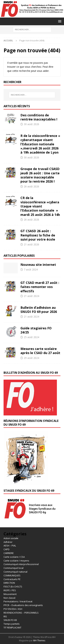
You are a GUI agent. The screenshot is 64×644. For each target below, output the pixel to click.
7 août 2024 (31, 269)
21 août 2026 (31, 244)
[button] (59, 21)
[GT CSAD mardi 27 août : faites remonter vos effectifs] (11, 286)
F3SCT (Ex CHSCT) (13, 586)
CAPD (6, 549)
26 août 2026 (31, 186)
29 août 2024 (31, 358)
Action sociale (11, 538)
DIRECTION (9, 582)
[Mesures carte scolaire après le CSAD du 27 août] (11, 352)
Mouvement (10, 594)
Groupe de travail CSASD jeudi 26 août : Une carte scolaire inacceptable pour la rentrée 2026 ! (40, 175)
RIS (5, 616)
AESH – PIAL (10, 545)
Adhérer (8, 542)
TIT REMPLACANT (12, 627)
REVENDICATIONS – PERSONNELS (21, 612)
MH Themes (39, 640)
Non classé (9, 597)
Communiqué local (13, 568)
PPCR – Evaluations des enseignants (23, 605)
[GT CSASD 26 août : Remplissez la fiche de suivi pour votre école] (11, 234)
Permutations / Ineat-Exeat (18, 601)
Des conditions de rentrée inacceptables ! (38, 117)
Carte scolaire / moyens (16, 560)
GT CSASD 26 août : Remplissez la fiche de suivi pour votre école (37, 235)
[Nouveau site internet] (11, 268)
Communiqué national (15, 571)
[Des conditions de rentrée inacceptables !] (11, 118)
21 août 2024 (31, 296)
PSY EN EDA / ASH (13, 609)
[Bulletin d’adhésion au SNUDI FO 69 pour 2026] (11, 311)
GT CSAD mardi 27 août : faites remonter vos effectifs (39, 286)
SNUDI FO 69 (10, 620)
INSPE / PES (10, 590)
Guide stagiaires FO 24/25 (36, 330)
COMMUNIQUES (12, 575)
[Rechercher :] (32, 29)
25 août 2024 (31, 337)
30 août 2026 (31, 124)
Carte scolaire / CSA (14, 556)
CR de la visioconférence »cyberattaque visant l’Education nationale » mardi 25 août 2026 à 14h (40, 206)
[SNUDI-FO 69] (32, 15)
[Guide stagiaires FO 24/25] (11, 331)
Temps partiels (12, 623)
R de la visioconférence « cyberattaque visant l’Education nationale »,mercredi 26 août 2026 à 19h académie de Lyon (40, 144)
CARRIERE (9, 553)
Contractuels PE (12, 579)
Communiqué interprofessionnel (21, 564)
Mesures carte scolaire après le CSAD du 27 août (40, 351)
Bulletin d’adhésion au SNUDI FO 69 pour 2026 (38, 309)
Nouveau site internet (38, 264)
